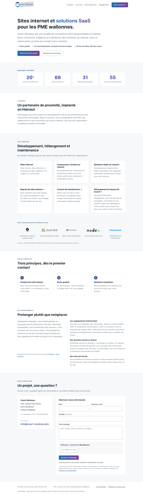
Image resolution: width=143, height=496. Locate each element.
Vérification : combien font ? (75, 445)
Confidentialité (101, 487)
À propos (70, 5)
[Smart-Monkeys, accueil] (24, 4)
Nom (60, 404)
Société (65, 414)
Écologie (51, 354)
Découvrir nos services (52, 53)
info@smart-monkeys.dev (35, 424)
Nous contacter (120, 5)
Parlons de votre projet (28, 53)
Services (79, 5)
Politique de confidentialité (67, 470)
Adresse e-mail (96, 404)
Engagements (104, 5)
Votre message (64, 424)
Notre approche (91, 5)
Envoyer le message (68, 458)
